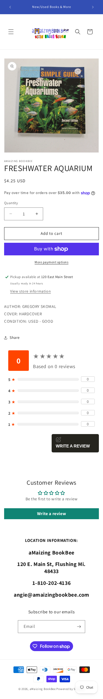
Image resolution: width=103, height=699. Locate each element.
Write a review (51, 513)
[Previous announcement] (10, 7)
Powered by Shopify (70, 689)
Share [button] (15, 337)
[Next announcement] (93, 7)
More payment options (51, 262)
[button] (11, 32)
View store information (30, 291)
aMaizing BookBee (43, 689)
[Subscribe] (79, 626)
